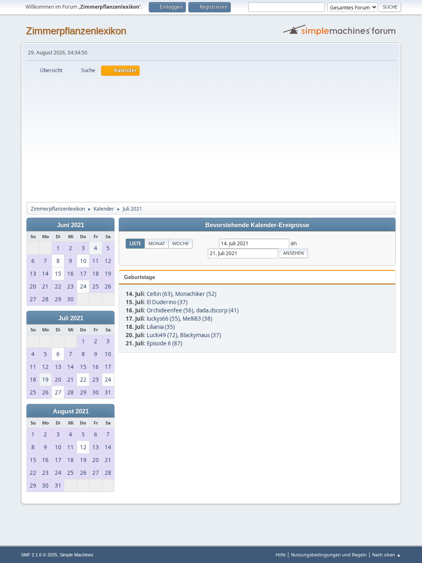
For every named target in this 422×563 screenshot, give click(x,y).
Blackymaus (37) (200, 335)
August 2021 (71, 411)
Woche (180, 243)
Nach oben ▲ (386, 554)
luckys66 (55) (163, 318)
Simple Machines (77, 554)
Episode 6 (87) (164, 343)
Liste (135, 243)
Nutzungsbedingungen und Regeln (329, 554)
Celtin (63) (159, 294)
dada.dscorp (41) (217, 310)
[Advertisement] (211, 137)
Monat (156, 243)
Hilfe (281, 554)
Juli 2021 (70, 318)
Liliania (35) (161, 327)
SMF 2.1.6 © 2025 (39, 554)
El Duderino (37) (167, 302)
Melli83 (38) (197, 318)
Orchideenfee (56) (170, 310)
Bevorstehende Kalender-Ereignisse (257, 225)
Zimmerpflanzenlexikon (76, 30)
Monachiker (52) (195, 294)
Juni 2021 (70, 225)
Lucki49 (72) (162, 335)
